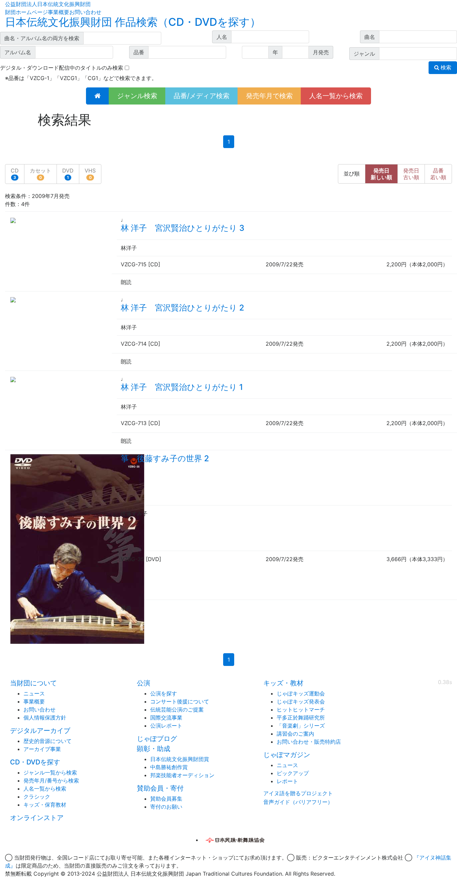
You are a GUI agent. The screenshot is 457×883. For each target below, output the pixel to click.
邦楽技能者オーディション (182, 775)
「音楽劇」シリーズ (301, 725)
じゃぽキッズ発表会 (301, 701)
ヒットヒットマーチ (301, 709)
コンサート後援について (179, 701)
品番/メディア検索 (202, 96)
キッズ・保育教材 (44, 804)
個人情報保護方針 (44, 717)
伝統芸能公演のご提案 (177, 709)
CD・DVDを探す (35, 762)
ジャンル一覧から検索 (50, 772)
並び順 (352, 174)
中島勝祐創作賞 (169, 767)
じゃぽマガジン (286, 755)
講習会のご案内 (295, 733)
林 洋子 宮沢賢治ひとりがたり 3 (182, 228)
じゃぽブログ (157, 739)
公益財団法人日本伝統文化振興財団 (48, 4)
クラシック (36, 796)
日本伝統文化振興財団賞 (179, 759)
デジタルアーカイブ (40, 731)
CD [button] (15, 173)
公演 (143, 683)
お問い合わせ (85, 12)
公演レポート (166, 725)
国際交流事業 (166, 717)
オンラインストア (37, 818)
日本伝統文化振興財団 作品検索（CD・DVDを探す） (133, 21)
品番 (438, 174)
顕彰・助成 (153, 749)
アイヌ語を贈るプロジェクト (298, 793)
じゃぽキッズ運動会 (301, 693)
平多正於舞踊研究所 (301, 717)
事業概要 (58, 12)
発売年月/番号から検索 (51, 780)
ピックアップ (293, 773)
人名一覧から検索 (336, 96)
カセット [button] (40, 173)
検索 (445, 67)
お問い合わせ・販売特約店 (309, 741)
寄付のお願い (166, 806)
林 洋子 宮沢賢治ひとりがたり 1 (182, 387)
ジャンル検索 (137, 96)
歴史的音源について (47, 741)
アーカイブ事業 (42, 749)
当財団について (33, 683)
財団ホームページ (26, 12)
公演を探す (163, 693)
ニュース (34, 693)
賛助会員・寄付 (160, 788)
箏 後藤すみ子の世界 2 (165, 458)
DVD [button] (68, 173)
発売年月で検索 (269, 96)
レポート (287, 781)
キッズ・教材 (283, 683)
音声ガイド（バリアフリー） (298, 802)
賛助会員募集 (166, 798)
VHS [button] (90, 173)
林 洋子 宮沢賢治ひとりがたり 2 (182, 308)
